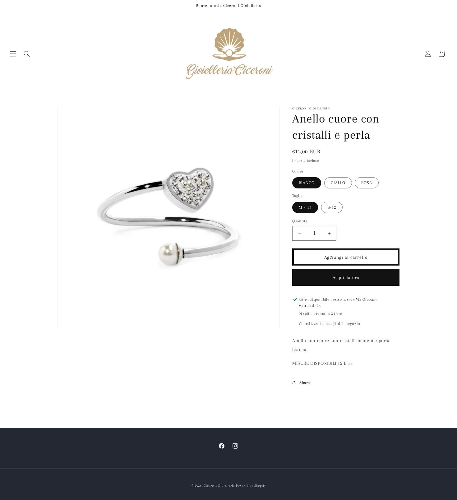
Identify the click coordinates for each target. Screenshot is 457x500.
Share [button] (304, 382)
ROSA (366, 182)
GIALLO (338, 182)
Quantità (299, 221)
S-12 (332, 207)
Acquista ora (346, 277)
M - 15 (305, 207)
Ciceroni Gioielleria (219, 486)
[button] (13, 54)
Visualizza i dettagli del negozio (329, 323)
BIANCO (307, 182)
